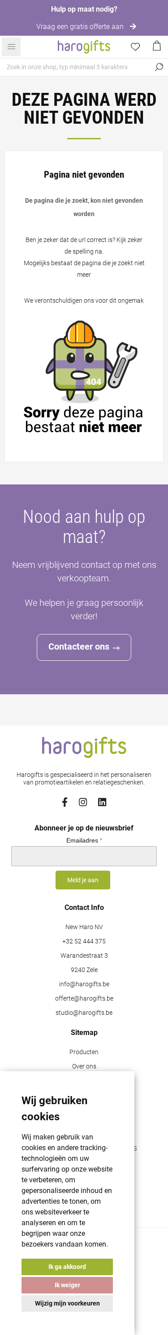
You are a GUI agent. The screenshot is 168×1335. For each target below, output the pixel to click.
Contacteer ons (78, 646)
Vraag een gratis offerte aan (80, 26)
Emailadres (84, 840)
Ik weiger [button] (67, 1285)
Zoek (159, 67)
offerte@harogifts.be (84, 998)
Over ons (84, 1066)
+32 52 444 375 (84, 941)
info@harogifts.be (84, 984)
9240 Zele (84, 970)
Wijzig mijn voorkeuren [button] (67, 1303)
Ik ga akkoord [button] (67, 1266)
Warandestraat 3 (84, 956)
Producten (84, 1052)
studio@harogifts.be (84, 1013)
